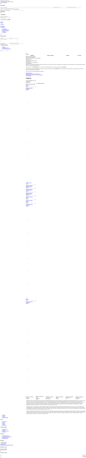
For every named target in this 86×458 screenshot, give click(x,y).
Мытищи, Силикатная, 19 (4, 0)
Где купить (4, 32)
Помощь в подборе (5, 437)
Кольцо (27, 85)
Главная (3, 46)
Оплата (3, 414)
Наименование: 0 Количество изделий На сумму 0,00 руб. (33, 73)
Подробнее (28, 205)
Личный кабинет (5, 417)
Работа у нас (4, 425)
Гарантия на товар (5, 430)
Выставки (4, 31)
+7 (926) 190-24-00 (10, 1)
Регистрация (5, 2)
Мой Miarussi (40, 74)
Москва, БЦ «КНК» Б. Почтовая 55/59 (3, 449)
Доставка (4, 415)
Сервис (3, 416)
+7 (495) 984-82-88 (3, 1)
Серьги (27, 197)
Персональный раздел (29, 74)
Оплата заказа (4, 429)
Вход (1, 2)
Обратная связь (5, 438)
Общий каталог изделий (6, 48)
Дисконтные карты (5, 435)
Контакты (4, 431)
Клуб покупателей (5, 30)
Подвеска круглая (29, 186)
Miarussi (29, 75)
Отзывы (3, 424)
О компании (4, 28)
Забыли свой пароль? (4, 19)
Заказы (3, 423)
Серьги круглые (28, 182)
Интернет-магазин (5, 29)
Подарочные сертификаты (6, 436)
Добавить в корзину (41, 83)
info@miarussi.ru (3, 444)
